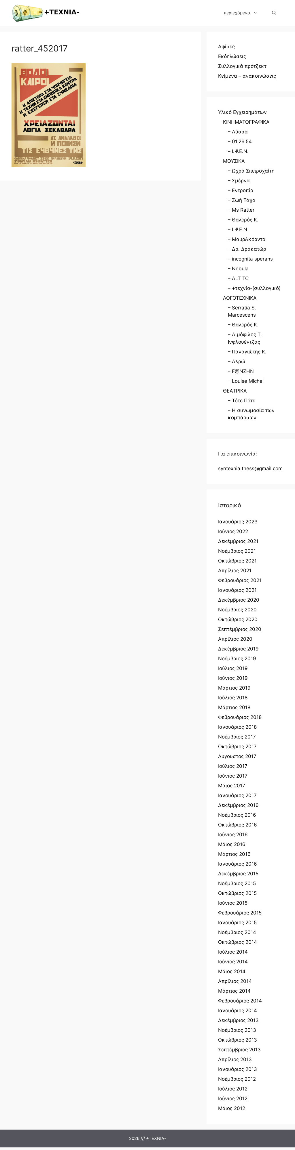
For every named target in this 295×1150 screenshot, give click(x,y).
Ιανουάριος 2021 (237, 590)
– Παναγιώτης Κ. (247, 352)
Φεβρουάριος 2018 (240, 717)
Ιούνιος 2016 (233, 834)
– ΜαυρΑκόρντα (247, 239)
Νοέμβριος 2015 (237, 883)
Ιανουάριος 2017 (237, 795)
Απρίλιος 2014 (235, 981)
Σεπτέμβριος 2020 (239, 629)
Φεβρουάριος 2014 (240, 1001)
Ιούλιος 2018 (232, 698)
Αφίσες (226, 46)
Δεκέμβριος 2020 (238, 600)
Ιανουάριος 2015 (237, 922)
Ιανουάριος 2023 (238, 522)
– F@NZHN (241, 371)
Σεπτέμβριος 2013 (239, 1050)
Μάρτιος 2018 (234, 707)
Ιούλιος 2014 (233, 952)
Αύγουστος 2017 (237, 756)
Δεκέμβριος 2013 (238, 1020)
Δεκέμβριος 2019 (238, 649)
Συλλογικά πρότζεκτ (242, 66)
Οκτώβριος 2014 (237, 942)
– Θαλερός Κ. (243, 220)
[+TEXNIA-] (46, 13)
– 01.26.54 (240, 141)
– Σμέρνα (239, 180)
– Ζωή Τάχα (242, 200)
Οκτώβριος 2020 (238, 619)
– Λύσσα (238, 132)
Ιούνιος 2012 (232, 1098)
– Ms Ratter (241, 210)
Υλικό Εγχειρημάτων (242, 112)
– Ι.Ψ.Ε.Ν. (238, 151)
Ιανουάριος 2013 (237, 1069)
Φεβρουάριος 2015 (240, 913)
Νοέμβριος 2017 (237, 737)
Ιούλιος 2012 (232, 1089)
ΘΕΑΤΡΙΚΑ (235, 391)
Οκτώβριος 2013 (237, 1040)
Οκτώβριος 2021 (237, 561)
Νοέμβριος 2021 (237, 551)
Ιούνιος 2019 (233, 678)
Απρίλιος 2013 (235, 1059)
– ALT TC (238, 278)
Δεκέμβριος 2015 (238, 874)
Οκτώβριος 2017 (237, 746)
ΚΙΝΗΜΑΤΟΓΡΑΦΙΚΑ (246, 122)
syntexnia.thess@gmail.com (250, 468)
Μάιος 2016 (231, 844)
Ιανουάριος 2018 (237, 727)
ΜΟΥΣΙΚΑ (234, 161)
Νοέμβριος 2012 (237, 1079)
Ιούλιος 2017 (232, 766)
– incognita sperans (250, 259)
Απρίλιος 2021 (234, 570)
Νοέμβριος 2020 (237, 610)
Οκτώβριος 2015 (237, 893)
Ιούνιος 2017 (232, 776)
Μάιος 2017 (231, 786)
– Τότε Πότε (241, 400)
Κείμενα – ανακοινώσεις (247, 76)
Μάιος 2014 (231, 971)
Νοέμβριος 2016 (237, 815)
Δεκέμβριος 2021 (238, 541)
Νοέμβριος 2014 (237, 932)
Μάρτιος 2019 (234, 688)
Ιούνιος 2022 (233, 531)
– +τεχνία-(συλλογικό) (254, 288)
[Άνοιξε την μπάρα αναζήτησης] (274, 13)
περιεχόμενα (237, 13)
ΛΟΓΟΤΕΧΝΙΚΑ (240, 298)
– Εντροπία (241, 190)
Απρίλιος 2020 (235, 639)
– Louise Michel (246, 381)
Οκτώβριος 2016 (237, 825)
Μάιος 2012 (231, 1108)
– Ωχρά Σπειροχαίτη (251, 171)
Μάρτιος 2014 (234, 991)
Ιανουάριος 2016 (237, 864)
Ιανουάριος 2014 (237, 1010)
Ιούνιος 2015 (232, 903)
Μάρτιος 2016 (234, 854)
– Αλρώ (236, 361)
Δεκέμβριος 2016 (238, 805)
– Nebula (238, 268)
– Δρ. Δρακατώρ (247, 249)
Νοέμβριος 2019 (237, 658)
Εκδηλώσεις (232, 56)
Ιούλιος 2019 (233, 668)
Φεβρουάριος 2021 (240, 580)
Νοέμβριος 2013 (237, 1030)
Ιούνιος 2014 (233, 962)
